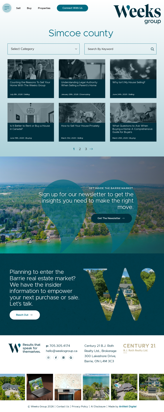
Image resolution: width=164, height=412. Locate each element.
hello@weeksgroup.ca (147, 28)
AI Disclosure (98, 406)
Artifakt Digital (127, 406)
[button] (6, 8)
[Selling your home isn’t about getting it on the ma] (40, 387)
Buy (29, 8)
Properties (44, 8)
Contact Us (62, 406)
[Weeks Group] (137, 13)
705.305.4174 (118, 28)
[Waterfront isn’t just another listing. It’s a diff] (96, 387)
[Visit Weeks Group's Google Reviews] (71, 357)
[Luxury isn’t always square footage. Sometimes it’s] (124, 387)
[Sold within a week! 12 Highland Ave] (68, 387)
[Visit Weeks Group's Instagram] (48, 357)
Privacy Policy (80, 406)
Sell (18, 8)
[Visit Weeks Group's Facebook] (55, 357)
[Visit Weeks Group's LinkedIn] (63, 357)
